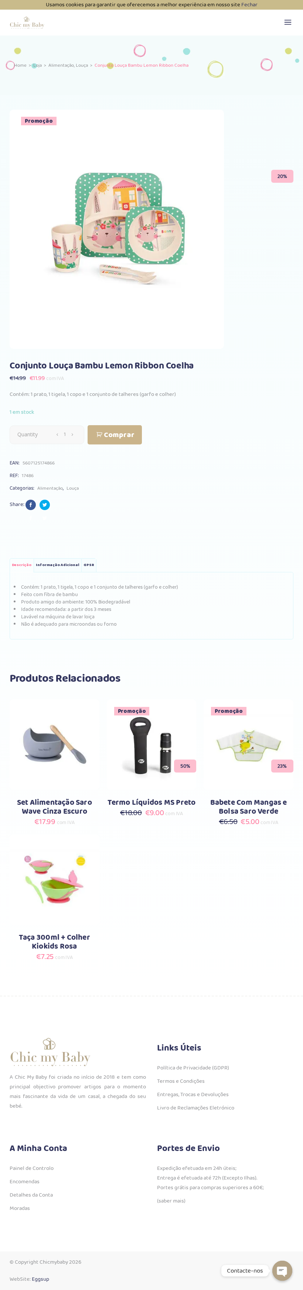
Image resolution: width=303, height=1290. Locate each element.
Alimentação (61, 65)
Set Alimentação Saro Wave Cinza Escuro (54, 807)
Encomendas (25, 1181)
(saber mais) (171, 1201)
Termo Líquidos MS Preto (152, 803)
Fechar (249, 4)
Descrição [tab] (21, 565)
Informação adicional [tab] (57, 565)
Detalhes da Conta (31, 1195)
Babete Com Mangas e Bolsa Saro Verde (248, 807)
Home (20, 65)
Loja (37, 65)
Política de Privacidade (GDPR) (193, 1068)
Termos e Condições (181, 1081)
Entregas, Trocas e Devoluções (193, 1094)
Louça (82, 65)
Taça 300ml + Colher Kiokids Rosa (54, 942)
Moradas (20, 1208)
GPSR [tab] (89, 565)
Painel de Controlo (32, 1168)
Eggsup (40, 1279)
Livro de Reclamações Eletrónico (195, 1108)
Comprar (119, 435)
